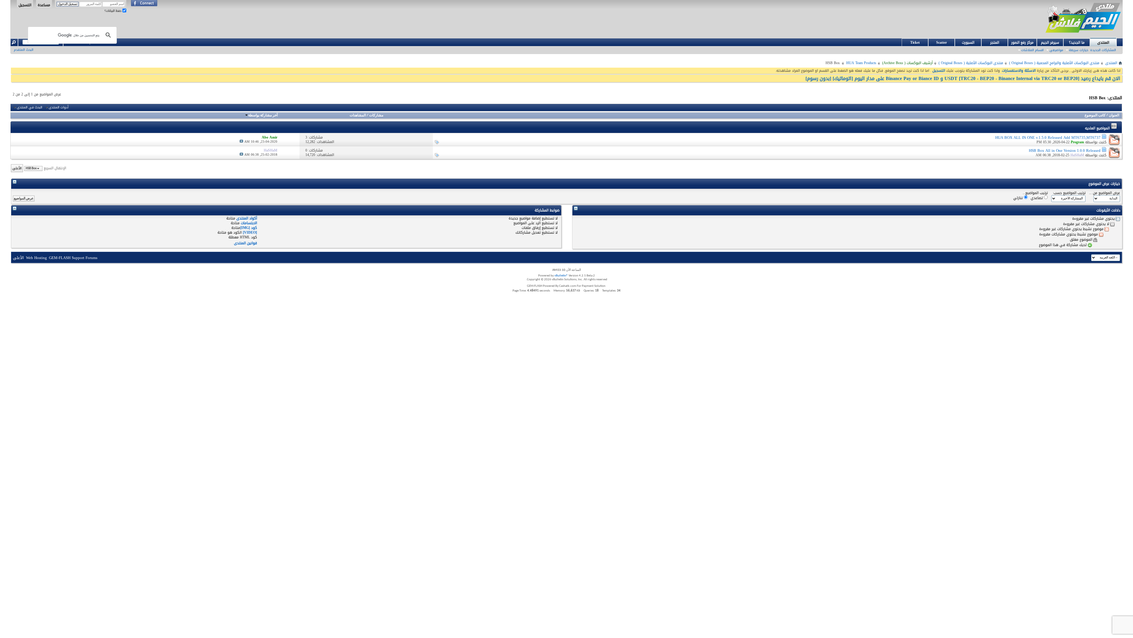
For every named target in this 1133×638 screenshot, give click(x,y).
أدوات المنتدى (58, 107)
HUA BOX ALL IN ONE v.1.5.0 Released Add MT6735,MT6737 (1048, 137)
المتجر (994, 42)
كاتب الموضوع (1095, 115)
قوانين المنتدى (245, 243)
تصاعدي (1037, 197)
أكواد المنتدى (246, 218)
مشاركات (376, 115)
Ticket (915, 42)
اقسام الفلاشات (1032, 50)
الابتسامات (249, 223)
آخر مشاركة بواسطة (263, 115)
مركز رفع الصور (1022, 42)
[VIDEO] (250, 232)
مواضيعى (1056, 50)
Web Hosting (36, 257)
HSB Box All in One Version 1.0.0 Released (1065, 150)
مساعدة (44, 5)
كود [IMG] (248, 227)
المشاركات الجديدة (1103, 50)
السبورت (968, 42)
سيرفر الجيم (1050, 42)
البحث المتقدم (23, 50)
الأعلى (17, 168)
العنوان (1114, 115)
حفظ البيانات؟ (113, 11)
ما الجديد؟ (1077, 42)
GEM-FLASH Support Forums (73, 257)
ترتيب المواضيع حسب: (1069, 193)
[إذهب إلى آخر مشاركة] (241, 142)
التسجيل (25, 5)
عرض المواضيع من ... (1104, 193)
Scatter (941, 42)
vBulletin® (561, 275)
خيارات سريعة (1078, 50)
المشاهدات (358, 115)
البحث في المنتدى (29, 107)
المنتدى (1103, 42)
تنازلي (1018, 197)
